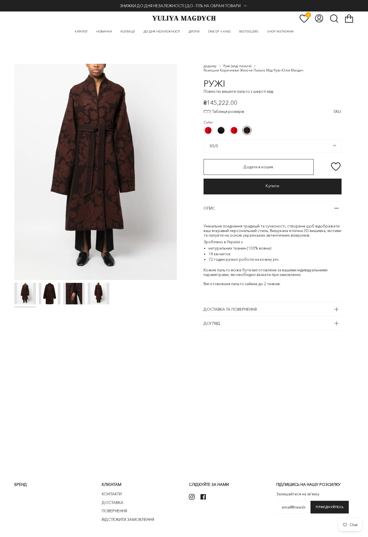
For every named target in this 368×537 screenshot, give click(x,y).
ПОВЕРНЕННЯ (114, 511)
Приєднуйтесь (330, 507)
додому (210, 66)
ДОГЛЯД (212, 323)
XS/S (213, 146)
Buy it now (273, 186)
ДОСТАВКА (112, 502)
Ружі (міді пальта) (237, 66)
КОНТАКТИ (112, 494)
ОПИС (209, 208)
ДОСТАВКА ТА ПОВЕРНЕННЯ (230, 309)
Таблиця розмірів (228, 111)
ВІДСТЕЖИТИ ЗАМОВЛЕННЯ (128, 519)
